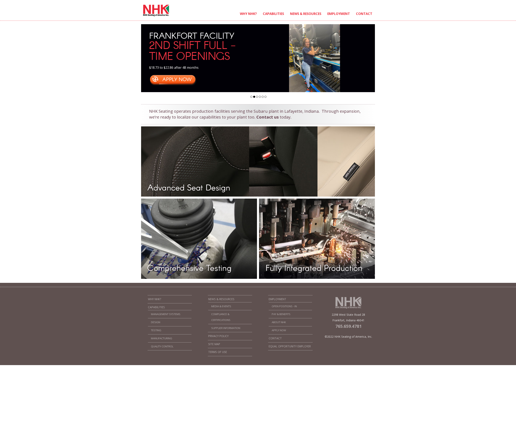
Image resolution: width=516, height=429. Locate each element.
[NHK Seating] (156, 15)
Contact (364, 13)
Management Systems (165, 314)
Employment (338, 13)
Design (155, 322)
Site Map (214, 344)
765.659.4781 (348, 326)
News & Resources (305, 13)
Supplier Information (225, 328)
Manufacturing (161, 338)
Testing (156, 330)
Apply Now (279, 330)
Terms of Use (217, 352)
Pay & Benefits (281, 314)
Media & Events (221, 306)
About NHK (279, 322)
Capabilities (273, 13)
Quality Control (162, 346)
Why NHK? (248, 13)
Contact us (267, 117)
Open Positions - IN (284, 306)
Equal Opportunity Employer (290, 346)
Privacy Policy (218, 336)
